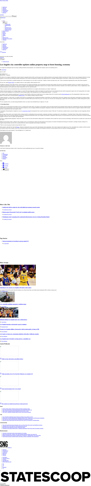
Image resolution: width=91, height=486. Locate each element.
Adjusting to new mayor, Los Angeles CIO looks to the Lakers (15, 287)
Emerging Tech (8, 27)
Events (3, 32)
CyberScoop (4, 11)
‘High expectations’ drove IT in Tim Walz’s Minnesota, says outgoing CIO (17, 373)
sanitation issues (21, 95)
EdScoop (4, 12)
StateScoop (4, 7)
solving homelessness (65, 94)
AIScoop (4, 8)
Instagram (4, 467)
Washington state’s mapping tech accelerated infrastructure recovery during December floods (25, 217)
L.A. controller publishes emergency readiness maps (13, 304)
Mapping (4, 156)
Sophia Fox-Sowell (7, 209)
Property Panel (11, 82)
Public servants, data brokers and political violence (12, 358)
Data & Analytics (8, 28)
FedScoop (4, 9)
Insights (4, 35)
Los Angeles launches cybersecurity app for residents (13, 324)
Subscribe (4, 52)
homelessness (5, 154)
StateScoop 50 (5, 37)
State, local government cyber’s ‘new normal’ (11, 388)
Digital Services (8, 29)
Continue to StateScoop (4, 485)
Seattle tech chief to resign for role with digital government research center (21, 207)
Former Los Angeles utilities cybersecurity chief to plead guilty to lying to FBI (19, 329)
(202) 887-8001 (5, 460)
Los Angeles (4, 155)
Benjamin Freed (4, 291)
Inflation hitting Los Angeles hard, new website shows (13, 319)
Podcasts (4, 33)
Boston (17, 127)
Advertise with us (5, 458)
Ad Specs (4, 459)
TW (3, 465)
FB (3, 463)
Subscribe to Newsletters (7, 38)
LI (2, 466)
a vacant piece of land (26, 110)
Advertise (2, 14)
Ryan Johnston (4, 331)
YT (3, 468)
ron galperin (4, 157)
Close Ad (2, 484)
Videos (3, 34)
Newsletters (4, 457)
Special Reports (5, 30)
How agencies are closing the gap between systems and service (15, 403)
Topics (3, 20)
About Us (10, 447)
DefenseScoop (5, 10)
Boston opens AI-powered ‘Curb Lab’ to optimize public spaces (18, 212)
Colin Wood (3, 69)
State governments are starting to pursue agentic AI (15, 241)
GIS (3, 153)
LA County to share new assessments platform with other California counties (19, 334)
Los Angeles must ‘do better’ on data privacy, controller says (15, 338)
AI (5, 26)
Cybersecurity (7, 24)
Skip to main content (4, 0)
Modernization (8, 25)
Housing (4, 158)
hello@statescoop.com (6, 461)
